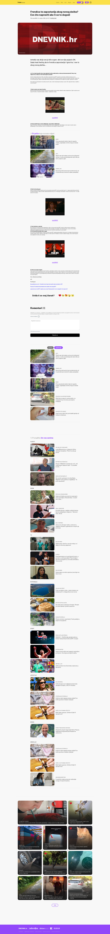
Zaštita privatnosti (46, 931)
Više (55, 905)
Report (69, 2)
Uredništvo (21, 931)
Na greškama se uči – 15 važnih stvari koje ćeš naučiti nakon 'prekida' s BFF (46, 284)
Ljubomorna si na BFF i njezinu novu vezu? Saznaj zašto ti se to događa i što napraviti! (49, 289)
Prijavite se (55, 335)
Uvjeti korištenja (38, 931)
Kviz (65, 2)
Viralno (57, 2)
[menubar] (90, 2)
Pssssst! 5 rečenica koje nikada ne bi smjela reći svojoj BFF (43, 286)
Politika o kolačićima (56, 931)
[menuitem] (90, 2)
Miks (62, 2)
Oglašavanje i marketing (29, 931)
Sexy (74, 2)
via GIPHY (55, 117)
